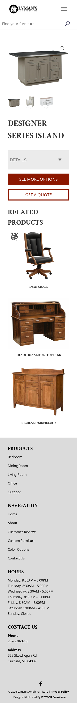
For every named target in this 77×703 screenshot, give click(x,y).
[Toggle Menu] (64, 9)
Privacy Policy (60, 691)
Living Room (17, 474)
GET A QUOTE (38, 194)
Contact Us (16, 558)
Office (12, 483)
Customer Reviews (22, 532)
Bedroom (15, 457)
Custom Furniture (21, 540)
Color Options (18, 549)
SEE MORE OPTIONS (38, 179)
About (12, 523)
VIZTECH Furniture (53, 697)
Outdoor (14, 492)
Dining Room (18, 465)
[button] (62, 48)
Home (12, 514)
